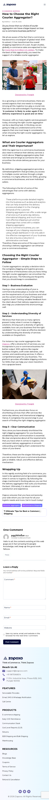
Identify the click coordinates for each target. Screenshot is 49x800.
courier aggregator (11, 505)
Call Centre (6, 702)
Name (7, 607)
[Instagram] (24, 791)
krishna (7, 22)
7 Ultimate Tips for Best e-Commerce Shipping (24, 512)
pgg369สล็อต (18, 535)
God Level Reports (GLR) (12, 728)
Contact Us (6, 775)
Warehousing (7, 741)
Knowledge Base (9, 758)
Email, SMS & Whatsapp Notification (16, 697)
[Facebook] (20, 791)
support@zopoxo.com (16, 671)
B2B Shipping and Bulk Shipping (15, 736)
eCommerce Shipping (11, 11)
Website (8, 628)
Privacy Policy (7, 771)
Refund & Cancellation (11, 780)
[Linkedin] (28, 791)
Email (7, 618)
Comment (9, 579)
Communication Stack (11, 723)
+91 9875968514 (13, 674)
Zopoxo (6, 344)
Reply (7, 555)
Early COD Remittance (11, 719)
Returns (5, 732)
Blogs (4, 754)
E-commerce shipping (11, 715)
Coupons (5, 762)
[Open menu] (45, 4)
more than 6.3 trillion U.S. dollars (19, 50)
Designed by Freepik (24, 95)
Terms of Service (8, 767)
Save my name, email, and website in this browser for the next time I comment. (23, 634)
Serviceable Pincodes (10, 693)
